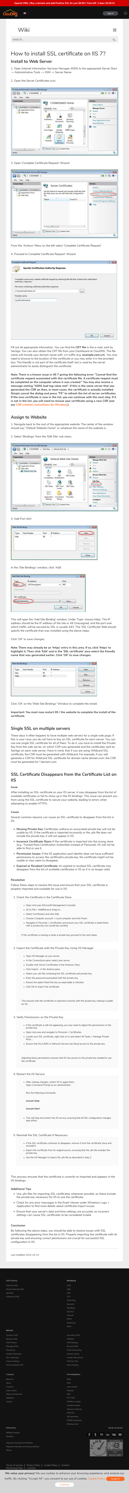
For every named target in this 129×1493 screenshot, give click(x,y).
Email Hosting (73, 1365)
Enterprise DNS (12, 1296)
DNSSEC (70, 1339)
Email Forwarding (74, 1350)
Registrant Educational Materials (19, 1443)
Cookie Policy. (96, 1478)
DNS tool (70, 1413)
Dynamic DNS (12, 1335)
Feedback (10, 1398)
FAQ (68, 1394)
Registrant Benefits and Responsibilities (22, 1446)
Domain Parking (12, 1361)
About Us (10, 1379)
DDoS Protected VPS (14, 1365)
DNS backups (72, 1342)
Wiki (24, 30)
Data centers (11, 1390)
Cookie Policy (50, 1465)
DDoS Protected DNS (15, 1289)
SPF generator (72, 1416)
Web (69, 1289)
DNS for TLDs (72, 1361)
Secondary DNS (73, 1335)
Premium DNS (12, 1285)
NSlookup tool (72, 1424)
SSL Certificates (12, 1357)
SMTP (69, 1319)
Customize (64, 1484)
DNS (69, 1285)
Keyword (70, 1304)
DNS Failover (11, 1342)
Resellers (10, 1436)
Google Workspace (14, 1354)
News (8, 1383)
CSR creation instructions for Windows (42, 405)
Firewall (70, 1315)
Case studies (72, 1386)
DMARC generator (74, 1420)
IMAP (69, 1326)
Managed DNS (12, 1346)
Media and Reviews (14, 1394)
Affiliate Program (13, 1432)
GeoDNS (9, 1293)
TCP (68, 1296)
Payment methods (74, 1409)
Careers (9, 1401)
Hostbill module (73, 1405)
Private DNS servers (75, 1357)
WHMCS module (74, 1401)
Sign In (110, 13)
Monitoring (71, 1280)
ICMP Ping (71, 1300)
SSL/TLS (70, 1311)
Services (9, 1330)
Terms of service (14, 1465)
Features (70, 1390)
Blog (69, 1379)
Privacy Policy (33, 1465)
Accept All (115, 1478)
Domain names (73, 1354)
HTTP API (71, 1398)
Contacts (10, 1386)
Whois (9, 1450)
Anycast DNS (72, 1346)
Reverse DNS (11, 1339)
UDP (69, 1293)
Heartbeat (71, 1308)
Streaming (71, 1323)
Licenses (31, 1468)
